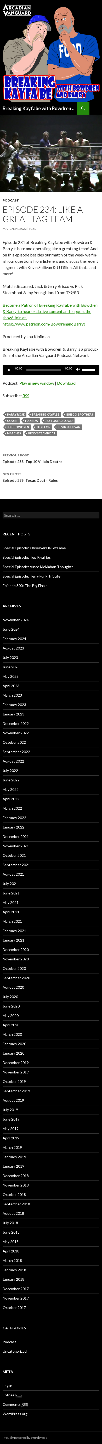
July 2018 (10, 1223)
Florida (31, 420)
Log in (7, 1385)
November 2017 (16, 1298)
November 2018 (16, 1185)
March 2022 (12, 808)
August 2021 (13, 874)
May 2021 (11, 902)
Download (66, 382)
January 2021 (13, 940)
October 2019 (14, 1081)
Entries (12, 1395)
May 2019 (11, 1128)
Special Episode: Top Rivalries (27, 557)
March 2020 (12, 1034)
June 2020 (11, 1006)
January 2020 (13, 1053)
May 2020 (11, 1015)
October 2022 (14, 742)
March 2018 (12, 1260)
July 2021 (10, 883)
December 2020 (16, 949)
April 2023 (11, 686)
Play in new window (36, 382)
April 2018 (11, 1251)
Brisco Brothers (79, 414)
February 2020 (14, 1044)
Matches (14, 433)
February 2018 (14, 1270)
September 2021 (16, 865)
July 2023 (10, 657)
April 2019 (11, 1138)
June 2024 (11, 629)
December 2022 (16, 723)
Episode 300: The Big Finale (25, 585)
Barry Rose (16, 414)
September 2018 (16, 1204)
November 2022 (16, 733)
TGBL (32, 229)
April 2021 (11, 912)
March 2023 (12, 695)
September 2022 (16, 751)
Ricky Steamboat (41, 433)
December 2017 (16, 1288)
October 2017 (14, 1307)
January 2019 (13, 1166)
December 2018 (16, 1175)
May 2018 (11, 1241)
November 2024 (16, 620)
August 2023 (13, 648)
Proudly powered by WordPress (25, 1438)
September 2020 (16, 978)
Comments (15, 1404)
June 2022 (11, 780)
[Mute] (78, 370)
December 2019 (16, 1062)
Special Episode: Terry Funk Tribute (31, 576)
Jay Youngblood (59, 420)
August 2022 (13, 761)
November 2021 (16, 846)
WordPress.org (15, 1414)
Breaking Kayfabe (45, 414)
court (12, 420)
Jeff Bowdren (18, 427)
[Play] (9, 370)
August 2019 (13, 1100)
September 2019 (16, 1091)
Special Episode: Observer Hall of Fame (34, 548)
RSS (25, 395)
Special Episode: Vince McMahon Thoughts (38, 566)
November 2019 (16, 1072)
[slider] (89, 369)
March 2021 (12, 921)
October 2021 (14, 855)
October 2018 (14, 1194)
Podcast (11, 200)
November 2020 (16, 959)
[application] (51, 370)
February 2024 (14, 638)
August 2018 (13, 1213)
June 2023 (11, 667)
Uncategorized (15, 1351)
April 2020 (11, 1025)
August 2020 (13, 987)
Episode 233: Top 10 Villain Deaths (33, 458)
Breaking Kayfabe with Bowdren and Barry (40, 108)
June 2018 (11, 1232)
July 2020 (10, 996)
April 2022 (11, 799)
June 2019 (11, 1119)
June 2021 (11, 893)
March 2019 (12, 1147)
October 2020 (14, 968)
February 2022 (14, 817)
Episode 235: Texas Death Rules (30, 477)
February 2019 (14, 1157)
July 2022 (10, 770)
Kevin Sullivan (69, 427)
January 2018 (13, 1279)
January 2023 (13, 714)
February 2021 (14, 930)
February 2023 (14, 704)
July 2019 (10, 1109)
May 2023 (11, 676)
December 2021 (16, 836)
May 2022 (11, 789)
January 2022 (13, 827)
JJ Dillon (43, 427)
